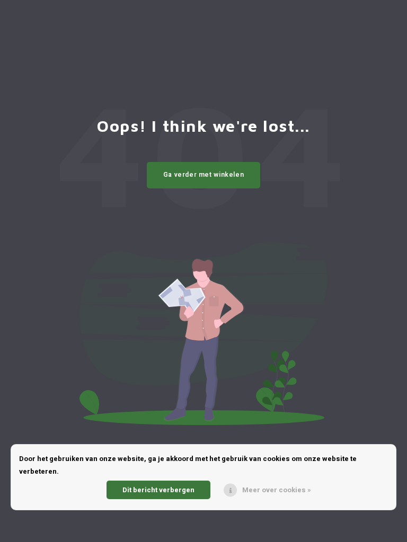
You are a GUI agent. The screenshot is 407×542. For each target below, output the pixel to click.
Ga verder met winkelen (203, 174)
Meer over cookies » (276, 490)
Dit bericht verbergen (158, 490)
